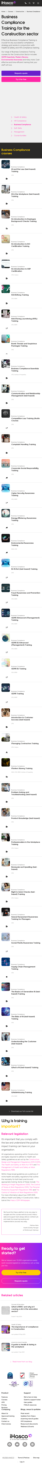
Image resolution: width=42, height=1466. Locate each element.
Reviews (4, 1407)
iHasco (20, 1200)
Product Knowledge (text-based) (25, 818)
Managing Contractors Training (25, 744)
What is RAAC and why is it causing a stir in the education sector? (24, 1309)
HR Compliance (26, 1421)
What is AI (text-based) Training (24, 1068)
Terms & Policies (23, 1458)
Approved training (7, 1416)
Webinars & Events (27, 1426)
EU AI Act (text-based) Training (24, 569)
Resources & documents (29, 1424)
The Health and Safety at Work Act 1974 (17, 1165)
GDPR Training (17, 694)
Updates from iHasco (28, 1416)
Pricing (4, 1405)
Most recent (25, 1413)
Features (4, 1397)
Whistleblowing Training (21, 1093)
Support (27, 1393)
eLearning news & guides (29, 1419)
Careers (4, 1419)
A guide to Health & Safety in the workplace (23, 1346)
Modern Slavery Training (21, 769)
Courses (4, 1400)
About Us (4, 1413)
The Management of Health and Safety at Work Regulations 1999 (20, 1167)
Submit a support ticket (32, 1400)
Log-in (22, 1462)
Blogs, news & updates (31, 1410)
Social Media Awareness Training (25, 943)
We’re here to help (30, 1397)
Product (4, 1393)
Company (5, 1410)
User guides (28, 1402)
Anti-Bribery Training (20, 295)
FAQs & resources (30, 1405)
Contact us (5, 1421)
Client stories (6, 1424)
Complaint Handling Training (23, 445)
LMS (3, 1402)
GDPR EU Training (18, 669)
